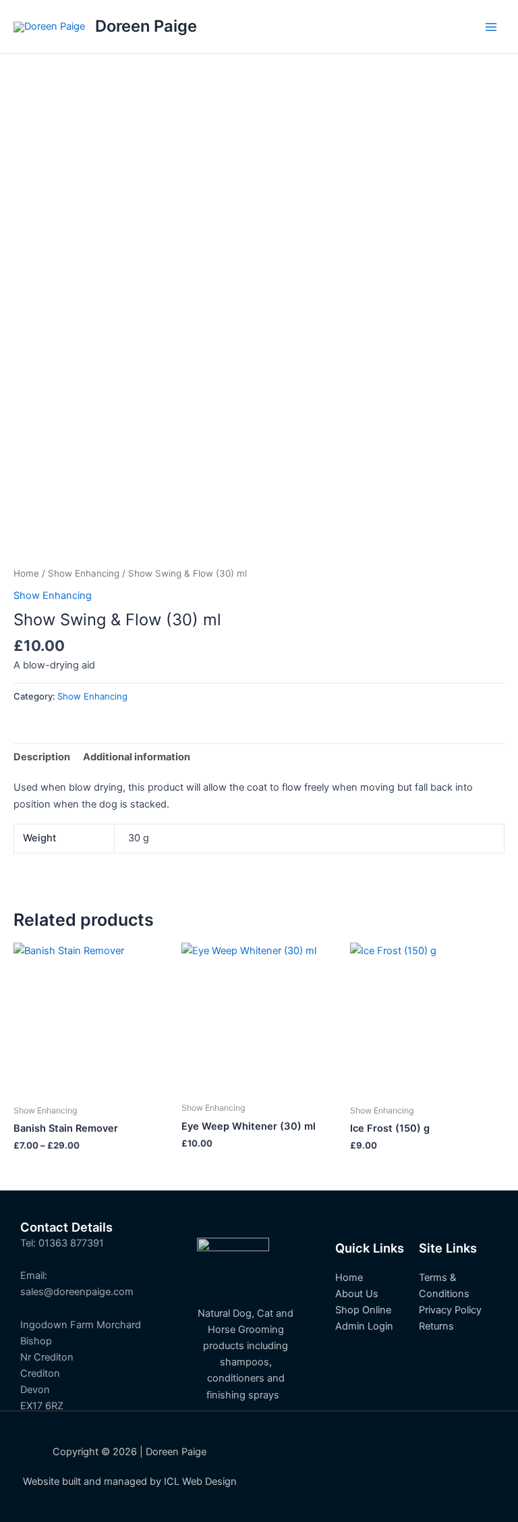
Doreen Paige (146, 26)
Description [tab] (41, 757)
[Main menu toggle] (491, 26)
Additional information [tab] (136, 757)
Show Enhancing (83, 573)
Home (26, 573)
